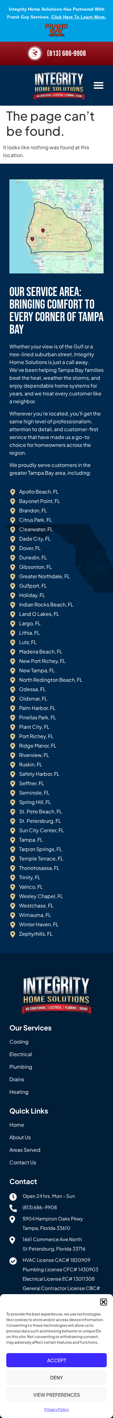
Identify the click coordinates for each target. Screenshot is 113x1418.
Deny (56, 1377)
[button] (103, 1302)
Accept (56, 1360)
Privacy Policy (56, 1409)
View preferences (56, 1395)
